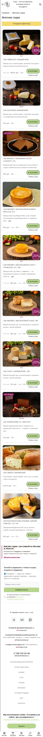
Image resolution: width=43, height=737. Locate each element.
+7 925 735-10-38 (21, 654)
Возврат (22, 672)
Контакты (21, 703)
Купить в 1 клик (33, 75)
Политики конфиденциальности (15, 598)
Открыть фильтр (21, 24)
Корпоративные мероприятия (21, 662)
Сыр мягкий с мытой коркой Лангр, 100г (20, 321)
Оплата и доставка (21, 667)
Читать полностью (12, 557)
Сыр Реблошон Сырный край (15, 110)
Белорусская (21, 646)
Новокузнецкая (21, 637)
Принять (21, 726)
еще (9, 221)
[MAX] (30, 619)
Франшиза (21, 688)
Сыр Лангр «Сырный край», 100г (16, 371)
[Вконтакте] (22, 619)
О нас (21, 677)
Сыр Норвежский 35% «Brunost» (17, 422)
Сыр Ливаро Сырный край (14, 473)
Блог (21, 698)
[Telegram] (13, 619)
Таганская (21, 629)
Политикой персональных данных (21, 720)
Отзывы (21, 683)
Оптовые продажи (22, 693)
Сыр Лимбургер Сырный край (15, 59)
